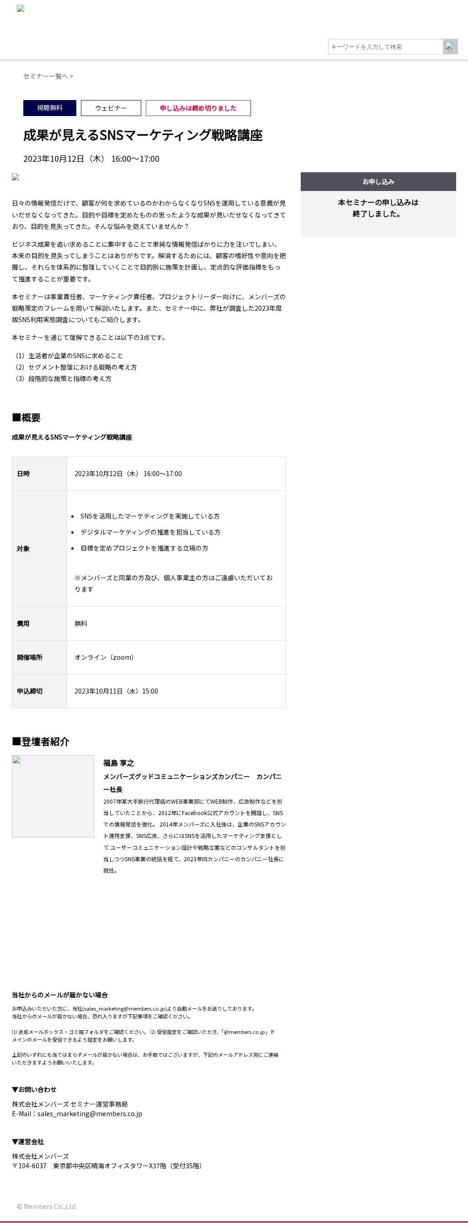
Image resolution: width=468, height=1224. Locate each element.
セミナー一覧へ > (48, 75)
